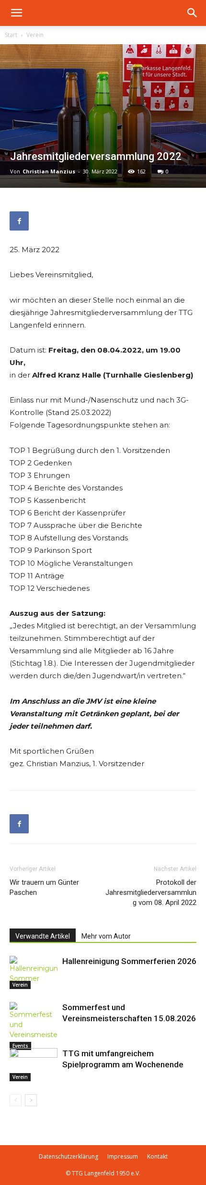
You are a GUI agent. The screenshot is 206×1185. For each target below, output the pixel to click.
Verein (35, 35)
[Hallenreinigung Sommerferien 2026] (33, 972)
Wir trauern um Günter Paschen (44, 887)
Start (11, 35)
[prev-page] (16, 1100)
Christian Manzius (49, 171)
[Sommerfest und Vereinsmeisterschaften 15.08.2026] (33, 1026)
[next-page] (31, 1100)
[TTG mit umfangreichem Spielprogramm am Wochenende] (33, 1064)
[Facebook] (19, 221)
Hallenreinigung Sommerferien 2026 (129, 961)
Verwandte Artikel (42, 936)
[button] (16, 13)
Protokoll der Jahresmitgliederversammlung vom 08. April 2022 (150, 892)
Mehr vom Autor (106, 936)
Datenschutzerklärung (68, 1156)
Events (20, 1045)
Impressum (122, 1156)
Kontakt (157, 1156)
